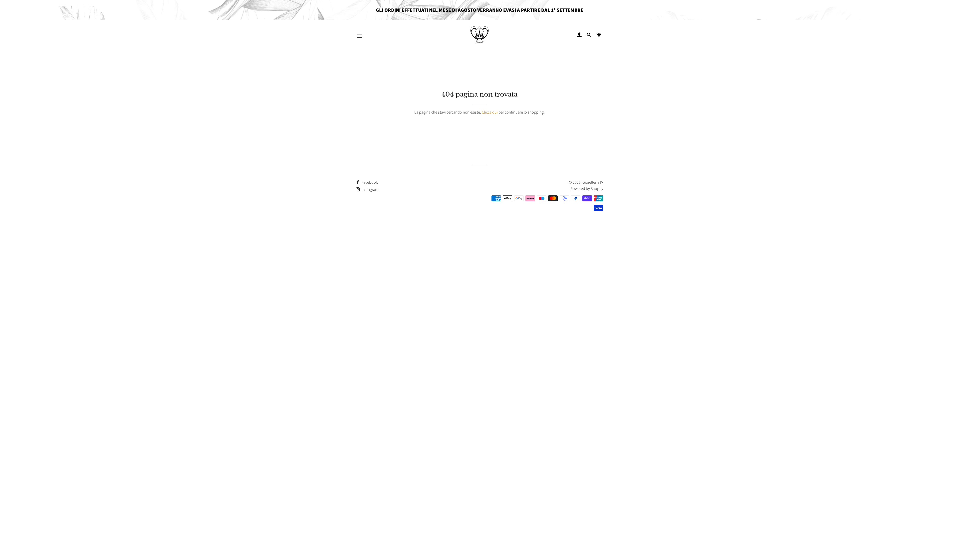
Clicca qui (490, 112)
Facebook (369, 182)
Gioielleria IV (592, 182)
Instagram (369, 189)
